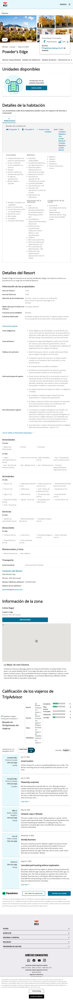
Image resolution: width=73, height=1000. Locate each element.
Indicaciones (25, 620)
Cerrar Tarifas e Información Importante (17, 433)
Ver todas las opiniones (33, 893)
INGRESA (63, 4)
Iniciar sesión (36, 88)
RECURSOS (7, 942)
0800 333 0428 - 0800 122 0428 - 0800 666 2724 (36, 968)
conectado (23, 749)
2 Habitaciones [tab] (9, 119)
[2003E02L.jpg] (46, 21)
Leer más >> (25, 801)
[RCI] (5, 4)
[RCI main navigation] (69, 4)
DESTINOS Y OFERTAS (11, 937)
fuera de (31, 750)
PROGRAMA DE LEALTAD (12, 946)
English (66, 750)
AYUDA (5, 929)
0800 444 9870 (36, 972)
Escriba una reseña (59, 893)
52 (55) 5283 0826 (36, 977)
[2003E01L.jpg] (18, 29)
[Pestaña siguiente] (71, 60)
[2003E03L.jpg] (64, 21)
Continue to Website (36, 996)
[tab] (12, 60)
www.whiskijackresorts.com (12, 590)
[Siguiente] (69, 42)
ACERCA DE (7, 933)
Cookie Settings (36, 991)
